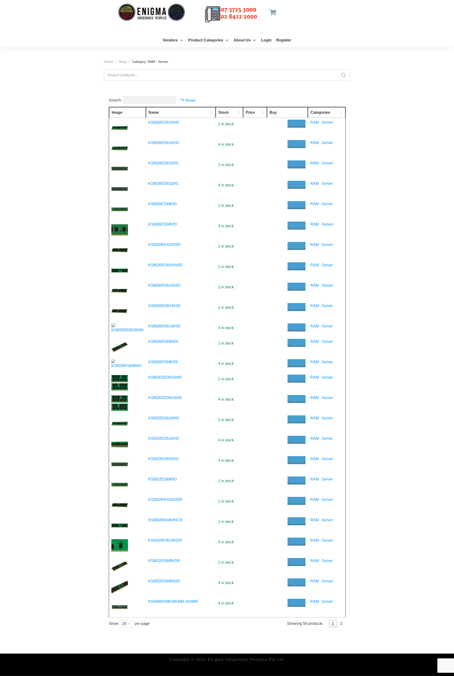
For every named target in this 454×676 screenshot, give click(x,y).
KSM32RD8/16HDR (165, 540)
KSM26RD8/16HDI (164, 285)
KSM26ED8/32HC (163, 163)
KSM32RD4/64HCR (165, 520)
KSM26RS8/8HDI (163, 342)
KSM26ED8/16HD (163, 122)
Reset (190, 100)
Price (250, 112)
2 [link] (341, 624)
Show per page (129, 624)
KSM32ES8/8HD (162, 479)
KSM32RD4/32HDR (165, 500)
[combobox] (126, 624)
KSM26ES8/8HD (162, 204)
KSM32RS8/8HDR (164, 561)
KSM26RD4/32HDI (164, 245)
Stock (223, 112)
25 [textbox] (124, 624)
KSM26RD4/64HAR (165, 265)
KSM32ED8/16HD (163, 418)
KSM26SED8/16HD (165, 377)
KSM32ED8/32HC (163, 459)
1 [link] (333, 624)
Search (343, 75)
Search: (115, 100)
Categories (320, 112)
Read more (297, 127)
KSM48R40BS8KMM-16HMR (173, 601)
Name (153, 112)
